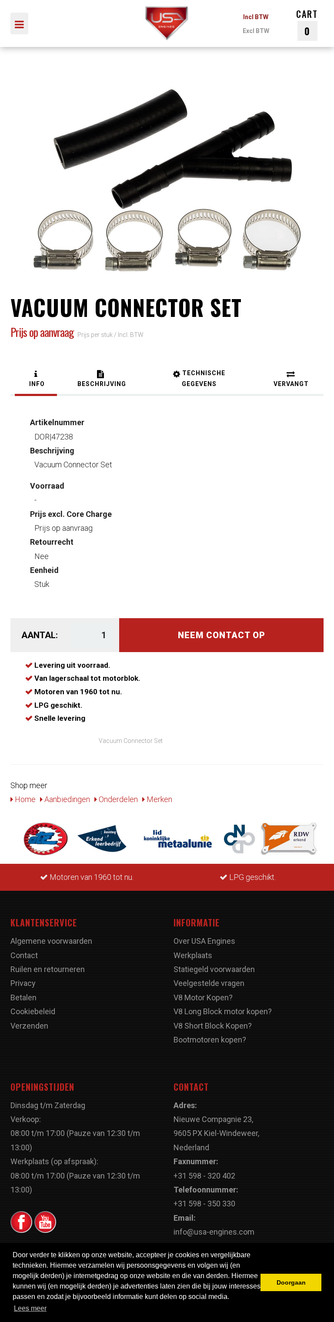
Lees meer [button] (30, 1308)
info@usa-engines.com (214, 1231)
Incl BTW (255, 16)
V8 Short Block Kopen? (213, 1025)
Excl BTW (256, 30)
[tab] (36, 379)
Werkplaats (193, 955)
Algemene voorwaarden (51, 941)
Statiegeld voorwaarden (214, 969)
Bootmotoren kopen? (210, 1039)
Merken (158, 799)
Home (24, 799)
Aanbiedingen (66, 799)
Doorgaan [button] (291, 1282)
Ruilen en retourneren (47, 969)
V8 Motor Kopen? (203, 997)
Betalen (23, 997)
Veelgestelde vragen (209, 983)
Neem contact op (221, 635)
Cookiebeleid (32, 1011)
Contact (24, 955)
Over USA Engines (204, 941)
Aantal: (39, 635)
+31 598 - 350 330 (204, 1203)
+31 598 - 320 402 (204, 1175)
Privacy (23, 983)
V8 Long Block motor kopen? (223, 1011)
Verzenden (29, 1025)
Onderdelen (117, 799)
